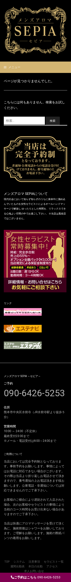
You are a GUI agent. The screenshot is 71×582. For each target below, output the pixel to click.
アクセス (52, 566)
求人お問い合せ (34, 571)
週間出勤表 (17, 566)
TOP (7, 561)
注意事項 (34, 561)
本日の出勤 (35, 566)
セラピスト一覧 (54, 561)
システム (19, 561)
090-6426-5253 (34, 393)
